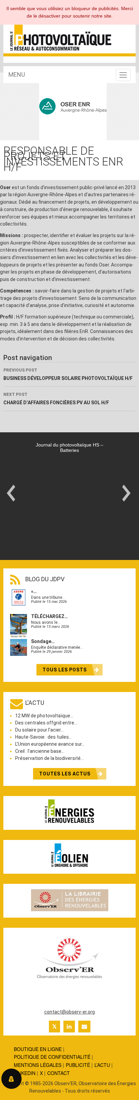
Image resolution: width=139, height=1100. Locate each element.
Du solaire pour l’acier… (39, 730)
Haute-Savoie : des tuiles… (43, 737)
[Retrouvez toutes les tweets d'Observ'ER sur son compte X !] (54, 1026)
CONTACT (58, 1073)
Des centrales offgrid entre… (46, 722)
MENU (16, 74)
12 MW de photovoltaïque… (44, 715)
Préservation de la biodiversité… (49, 758)
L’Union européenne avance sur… (50, 744)
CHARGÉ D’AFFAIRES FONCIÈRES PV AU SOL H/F (56, 398)
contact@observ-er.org (69, 1012)
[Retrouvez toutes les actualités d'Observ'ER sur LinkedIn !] (69, 1026)
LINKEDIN (24, 1073)
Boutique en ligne (38, 1049)
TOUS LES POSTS (65, 669)
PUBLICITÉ (78, 1064)
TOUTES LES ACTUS (65, 773)
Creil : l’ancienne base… (39, 751)
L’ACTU (102, 1064)
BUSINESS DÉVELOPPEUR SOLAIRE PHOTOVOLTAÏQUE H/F (68, 374)
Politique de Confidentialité (52, 1056)
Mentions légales (37, 1064)
